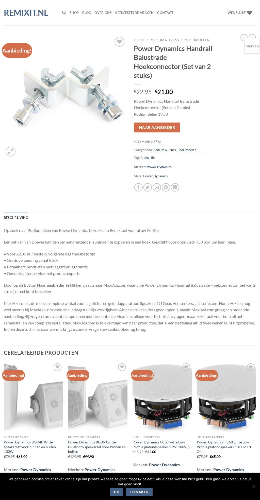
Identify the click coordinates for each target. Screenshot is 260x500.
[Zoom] (10, 152)
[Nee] (253, 488)
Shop (74, 13)
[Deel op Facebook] (138, 187)
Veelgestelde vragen (134, 13)
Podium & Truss (164, 40)
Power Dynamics (159, 167)
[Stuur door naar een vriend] (157, 187)
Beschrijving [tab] (16, 218)
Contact (165, 13)
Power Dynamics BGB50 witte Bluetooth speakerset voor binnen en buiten (97, 447)
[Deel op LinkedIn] (175, 187)
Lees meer (139, 492)
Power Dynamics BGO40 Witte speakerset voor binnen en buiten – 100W (31, 447)
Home (139, 40)
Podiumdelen (197, 40)
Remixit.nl (26, 13)
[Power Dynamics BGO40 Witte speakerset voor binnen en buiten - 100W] (33, 397)
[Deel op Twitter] (147, 187)
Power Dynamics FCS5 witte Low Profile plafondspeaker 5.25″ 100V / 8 (162, 444)
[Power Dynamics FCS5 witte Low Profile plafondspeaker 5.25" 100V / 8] (162, 397)
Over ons (102, 13)
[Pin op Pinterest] (166, 187)
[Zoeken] (64, 13)
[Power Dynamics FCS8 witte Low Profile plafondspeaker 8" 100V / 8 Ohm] (226, 397)
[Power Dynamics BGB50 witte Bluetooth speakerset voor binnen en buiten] (97, 397)
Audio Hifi (147, 158)
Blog (86, 13)
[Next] (256, 420)
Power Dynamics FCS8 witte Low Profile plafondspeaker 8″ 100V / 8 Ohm (224, 447)
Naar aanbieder (157, 127)
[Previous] (4, 420)
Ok (116, 492)
